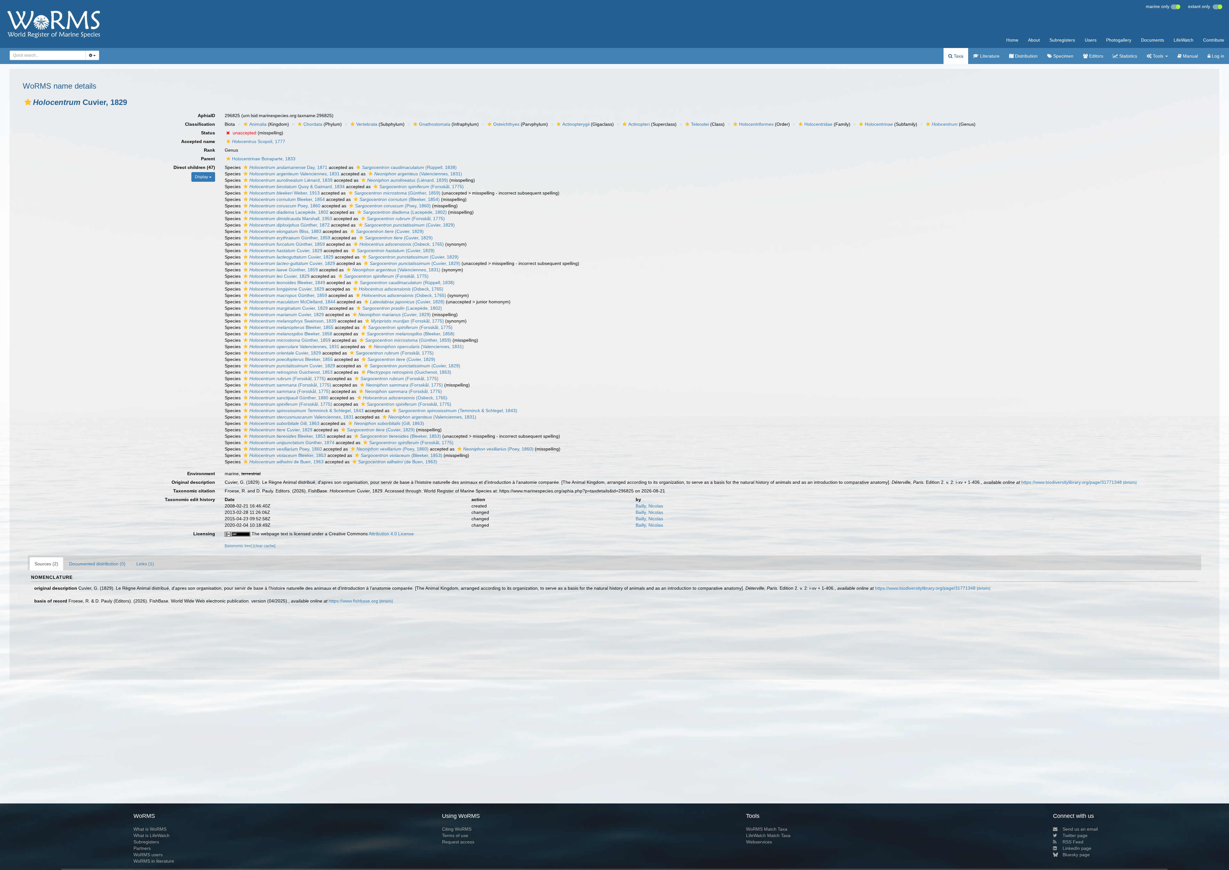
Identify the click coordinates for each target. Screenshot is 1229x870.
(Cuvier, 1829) (409, 224)
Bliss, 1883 (285, 231)
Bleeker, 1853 (287, 436)
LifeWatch (1183, 40)
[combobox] (48, 55)
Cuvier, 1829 (285, 250)
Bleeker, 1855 (291, 327)
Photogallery (1118, 40)
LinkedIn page (1077, 848)
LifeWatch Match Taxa (768, 835)
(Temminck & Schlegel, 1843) (457, 410)
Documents (1152, 40)
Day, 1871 (288, 167)
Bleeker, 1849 (287, 282)
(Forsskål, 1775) (421, 186)
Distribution (1026, 56)
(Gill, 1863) (389, 423)
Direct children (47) (194, 167)
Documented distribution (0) (97, 563)
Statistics (1127, 56)
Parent (208, 158)
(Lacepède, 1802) (405, 212)
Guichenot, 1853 (291, 372)
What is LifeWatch (151, 835)
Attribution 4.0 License (391, 533)
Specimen (1062, 56)
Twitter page (1075, 835)
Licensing (204, 533)
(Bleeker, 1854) (399, 199)
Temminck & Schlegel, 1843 (306, 410)
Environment (201, 473)
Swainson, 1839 (292, 320)
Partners (142, 848)
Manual (1190, 56)
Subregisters (1062, 40)
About (1034, 40)
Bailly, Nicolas (649, 505)
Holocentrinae (879, 124)
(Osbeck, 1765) (401, 244)
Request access (458, 841)
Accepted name (198, 141)
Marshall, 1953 (290, 218)
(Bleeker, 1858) (410, 333)
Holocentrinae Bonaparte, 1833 (263, 158)
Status (208, 132)
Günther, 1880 (288, 397)
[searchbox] (46, 55)
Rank (209, 150)
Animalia (258, 124)
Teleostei (700, 124)
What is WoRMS (149, 829)
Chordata (312, 124)
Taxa (957, 56)
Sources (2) (46, 563)
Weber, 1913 (284, 193)
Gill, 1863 (284, 423)
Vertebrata (366, 124)
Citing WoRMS (456, 829)
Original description (193, 482)
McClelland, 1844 (292, 301)
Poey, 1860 (284, 205)
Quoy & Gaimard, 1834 (297, 186)
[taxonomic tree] (239, 546)
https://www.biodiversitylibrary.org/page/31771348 (1071, 482)
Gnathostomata (434, 124)
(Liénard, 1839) (407, 180)
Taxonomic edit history (190, 499)
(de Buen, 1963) (397, 461)
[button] (28, 102)
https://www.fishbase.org (353, 600)
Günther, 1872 (289, 224)
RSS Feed (1073, 841)
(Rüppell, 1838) (409, 167)
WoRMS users (148, 854)
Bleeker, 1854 (287, 199)
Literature (989, 56)
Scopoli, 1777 (258, 141)
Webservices (759, 841)
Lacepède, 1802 (288, 212)
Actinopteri (639, 124)
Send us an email (1080, 829)
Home (1012, 40)
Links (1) (145, 563)
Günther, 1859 (289, 237)
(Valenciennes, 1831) (418, 173)
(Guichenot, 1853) (409, 372)
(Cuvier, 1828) (407, 301)
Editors (1095, 56)
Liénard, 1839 (291, 180)
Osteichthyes (506, 124)
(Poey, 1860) (393, 205)
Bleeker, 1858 (290, 333)
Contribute (1213, 40)
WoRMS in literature (153, 861)
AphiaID (206, 115)
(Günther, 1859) (397, 193)
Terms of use (455, 835)
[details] (1130, 482)
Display (202, 177)
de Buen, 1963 (286, 461)
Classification (200, 124)
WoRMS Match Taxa (766, 829)
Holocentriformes (756, 124)
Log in (1217, 56)
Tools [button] (1158, 56)
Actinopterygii (576, 124)
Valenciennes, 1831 (294, 173)
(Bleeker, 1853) (400, 436)
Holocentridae (818, 124)
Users (1090, 40)
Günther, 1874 (291, 442)
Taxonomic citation (194, 490)
